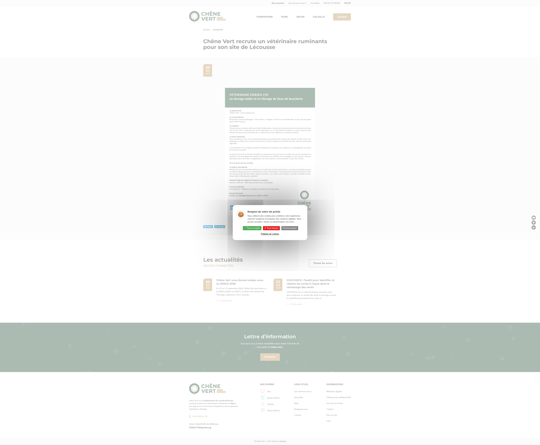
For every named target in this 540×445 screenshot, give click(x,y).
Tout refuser (272, 228)
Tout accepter (253, 228)
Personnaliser (290, 228)
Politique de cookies (270, 234)
